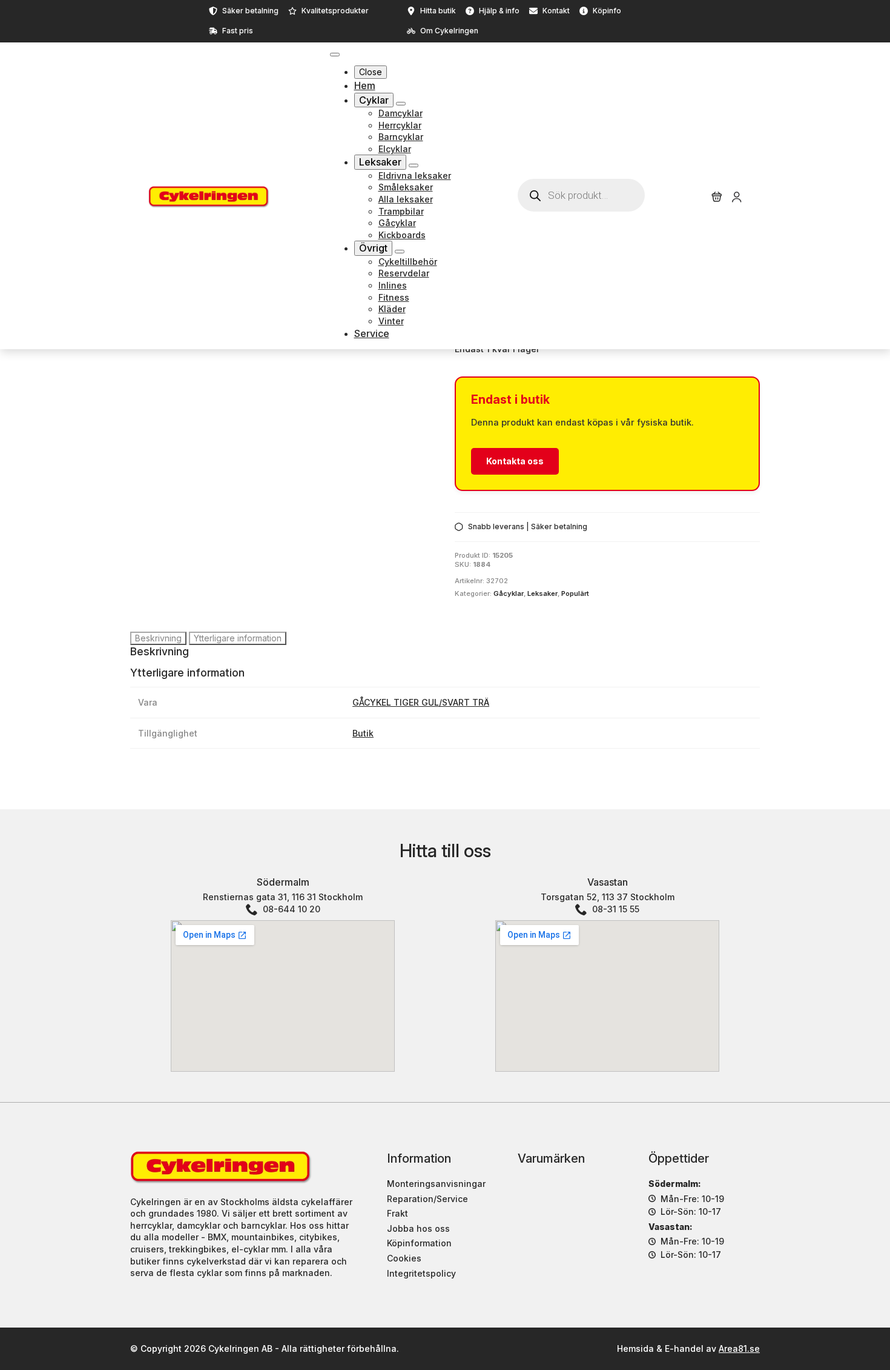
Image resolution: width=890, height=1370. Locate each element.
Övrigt (373, 248)
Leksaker (380, 162)
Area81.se (739, 1348)
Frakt (397, 1213)
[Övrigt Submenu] (399, 251)
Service (371, 333)
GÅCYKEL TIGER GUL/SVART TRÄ (420, 702)
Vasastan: (670, 1226)
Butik (363, 733)
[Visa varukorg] (716, 197)
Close (370, 72)
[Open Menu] (335, 54)
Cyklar (374, 100)
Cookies (404, 1258)
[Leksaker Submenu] (413, 165)
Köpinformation (419, 1243)
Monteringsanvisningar (436, 1183)
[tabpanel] (445, 651)
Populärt (575, 593)
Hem (364, 85)
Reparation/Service (427, 1199)
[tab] (158, 638)
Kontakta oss (515, 461)
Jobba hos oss (418, 1228)
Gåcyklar (508, 593)
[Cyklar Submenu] (401, 103)
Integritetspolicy (421, 1273)
